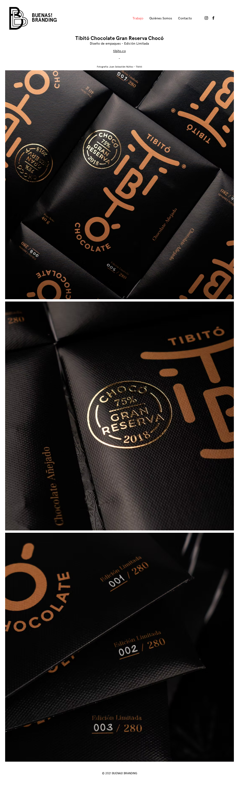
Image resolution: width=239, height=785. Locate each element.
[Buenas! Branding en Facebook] (213, 18)
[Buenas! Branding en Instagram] (206, 18)
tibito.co (119, 51)
